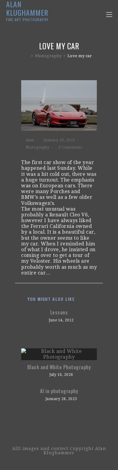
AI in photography (59, 391)
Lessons (59, 312)
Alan (30, 140)
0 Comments (70, 147)
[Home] (27, 56)
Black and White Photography (59, 367)
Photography (38, 147)
